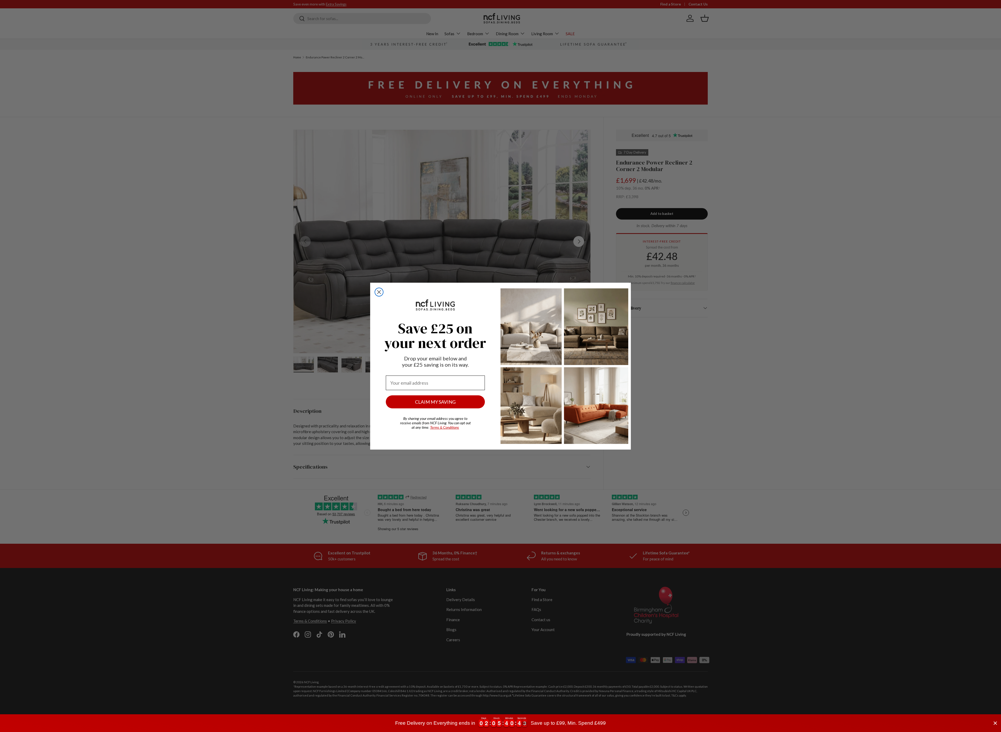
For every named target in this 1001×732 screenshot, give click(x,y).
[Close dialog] (379, 292)
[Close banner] (995, 723)
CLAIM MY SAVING (435, 402)
